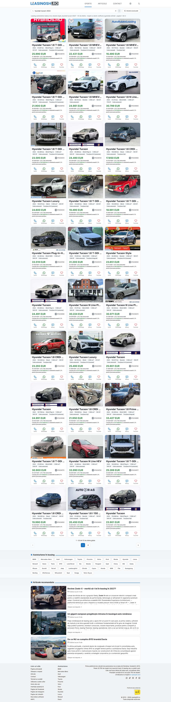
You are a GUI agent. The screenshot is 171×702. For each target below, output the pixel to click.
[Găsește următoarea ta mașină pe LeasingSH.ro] (44, 3)
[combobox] (76, 11)
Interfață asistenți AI (37, 687)
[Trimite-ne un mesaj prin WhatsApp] (127, 678)
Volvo (59, 684)
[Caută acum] (119, 11)
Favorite (61, 67)
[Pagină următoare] (138, 545)
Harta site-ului (35, 684)
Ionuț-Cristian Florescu (137, 692)
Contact (33, 676)
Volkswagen (62, 676)
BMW (59, 669)
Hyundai (60, 692)
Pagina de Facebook (37, 689)
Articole (33, 674)
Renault (60, 697)
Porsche (60, 681)
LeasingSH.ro (135, 697)
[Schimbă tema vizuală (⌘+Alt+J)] (139, 4)
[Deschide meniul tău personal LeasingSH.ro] (130, 4)
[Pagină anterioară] (33, 545)
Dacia (59, 699)
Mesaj (53, 67)
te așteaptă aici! (135, 674)
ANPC (33, 699)
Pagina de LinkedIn (37, 694)
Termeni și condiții (36, 679)
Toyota (60, 679)
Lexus (60, 694)
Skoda (60, 689)
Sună (35, 67)
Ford (59, 687)
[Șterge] (115, 10)
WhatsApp (44, 67)
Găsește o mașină (36, 671)
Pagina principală (36, 669)
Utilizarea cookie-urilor (38, 681)
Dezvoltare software (37, 697)
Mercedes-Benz (63, 671)
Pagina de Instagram (37, 692)
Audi (59, 674)
